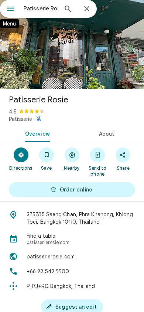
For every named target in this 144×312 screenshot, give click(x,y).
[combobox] (41, 8)
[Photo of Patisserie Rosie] (72, 44)
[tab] (36, 133)
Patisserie (20, 119)
